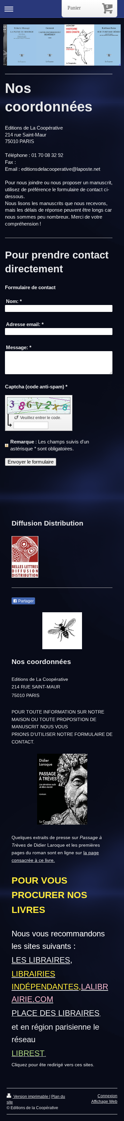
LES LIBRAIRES (41, 959)
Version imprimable (31, 1096)
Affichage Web (104, 1101)
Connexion (107, 1096)
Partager (25, 601)
